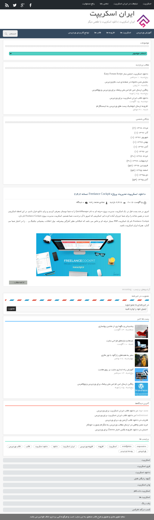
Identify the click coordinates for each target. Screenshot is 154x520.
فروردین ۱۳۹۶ (140, 165)
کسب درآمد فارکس (141, 510)
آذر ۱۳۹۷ (143, 133)
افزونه (100, 446)
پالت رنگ (146, 503)
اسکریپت (147, 4)
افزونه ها (110, 33)
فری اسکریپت (143, 466)
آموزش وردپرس (143, 33)
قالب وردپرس (14, 446)
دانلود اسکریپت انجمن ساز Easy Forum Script (126, 74)
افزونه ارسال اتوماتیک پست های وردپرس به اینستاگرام (122, 106)
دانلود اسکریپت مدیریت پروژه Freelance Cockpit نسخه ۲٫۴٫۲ (110, 194)
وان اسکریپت (143, 485)
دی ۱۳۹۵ (143, 175)
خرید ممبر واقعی (140, 425)
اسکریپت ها (125, 33)
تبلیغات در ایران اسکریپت (126, 4)
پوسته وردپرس (126, 451)
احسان (145, 430)
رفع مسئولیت (88, 4)
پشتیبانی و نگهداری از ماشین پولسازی (115, 326)
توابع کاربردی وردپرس (78, 33)
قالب (28, 446)
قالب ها (97, 33)
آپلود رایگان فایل (142, 479)
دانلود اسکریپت (41, 446)
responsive (141, 446)
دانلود (55, 447)
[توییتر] (14, 5)
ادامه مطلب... (18, 282)
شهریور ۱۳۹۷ (141, 137)
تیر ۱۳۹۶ (143, 151)
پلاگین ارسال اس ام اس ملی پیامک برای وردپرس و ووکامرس (120, 90)
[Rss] (7, 5)
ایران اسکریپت (69, 447)
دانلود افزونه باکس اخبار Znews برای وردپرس (116, 430)
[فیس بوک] (30, 5)
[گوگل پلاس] (22, 5)
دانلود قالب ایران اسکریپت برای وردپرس (129, 98)
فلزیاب (145, 420)
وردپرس (142, 451)
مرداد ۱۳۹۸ (142, 128)
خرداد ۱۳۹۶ (142, 156)
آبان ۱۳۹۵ (143, 179)
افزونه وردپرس (86, 446)
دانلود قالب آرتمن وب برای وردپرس (121, 420)
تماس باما (104, 4)
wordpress (126, 446)
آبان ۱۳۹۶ (143, 147)
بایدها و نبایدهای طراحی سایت (119, 341)
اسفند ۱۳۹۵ (142, 170)
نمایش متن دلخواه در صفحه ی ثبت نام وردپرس (126, 82)
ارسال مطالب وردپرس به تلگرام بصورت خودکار (108, 425)
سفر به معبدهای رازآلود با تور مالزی (117, 355)
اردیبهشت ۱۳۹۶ (140, 161)
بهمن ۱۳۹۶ (142, 142)
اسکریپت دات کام (142, 491)
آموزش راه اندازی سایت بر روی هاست (115, 370)
